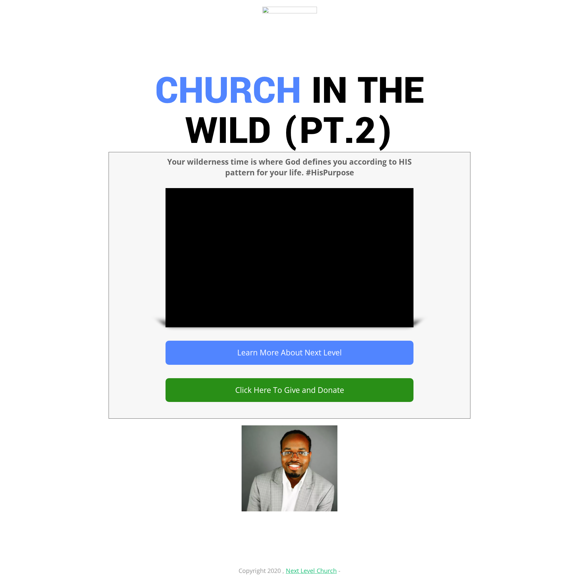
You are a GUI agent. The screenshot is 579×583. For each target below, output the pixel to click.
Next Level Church (311, 571)
